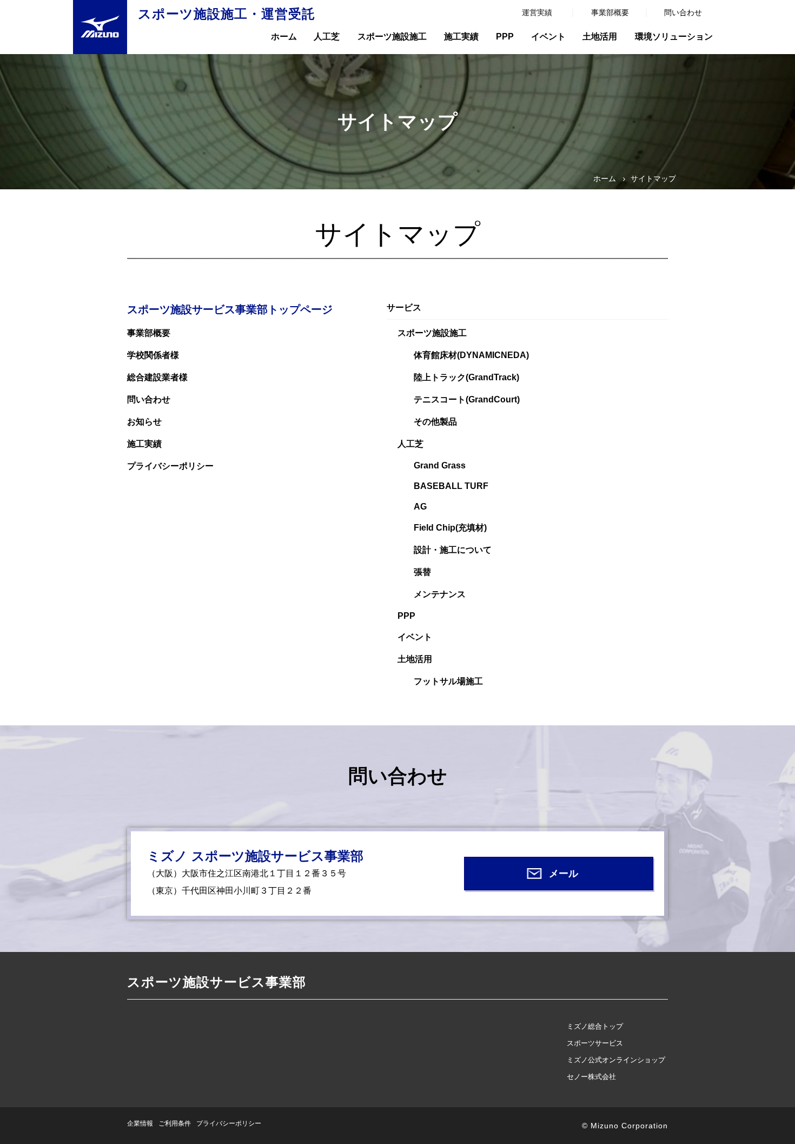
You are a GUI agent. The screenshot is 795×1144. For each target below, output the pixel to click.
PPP (505, 36)
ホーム (284, 36)
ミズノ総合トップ (595, 1026)
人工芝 (327, 36)
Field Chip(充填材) (450, 527)
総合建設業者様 (157, 377)
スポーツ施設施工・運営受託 (226, 13)
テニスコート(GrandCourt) (467, 399)
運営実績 (537, 12)
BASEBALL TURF (451, 486)
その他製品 (435, 421)
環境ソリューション (674, 36)
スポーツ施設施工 (392, 36)
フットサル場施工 (448, 681)
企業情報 (140, 1123)
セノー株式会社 (591, 1077)
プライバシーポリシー (170, 466)
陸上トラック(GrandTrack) (466, 377)
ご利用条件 (174, 1123)
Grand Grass (440, 465)
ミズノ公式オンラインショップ (616, 1060)
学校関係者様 (153, 355)
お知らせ (144, 421)
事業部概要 (610, 12)
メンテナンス (440, 594)
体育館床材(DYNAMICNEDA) (471, 355)
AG (420, 506)
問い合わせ (683, 12)
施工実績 (461, 36)
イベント (548, 36)
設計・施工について (453, 549)
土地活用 (599, 36)
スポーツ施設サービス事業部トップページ (230, 309)
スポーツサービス (595, 1043)
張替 (422, 572)
